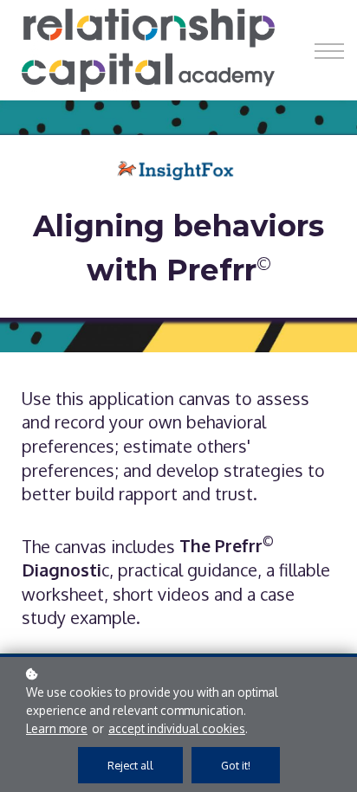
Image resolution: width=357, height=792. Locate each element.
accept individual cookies (176, 728)
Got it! (235, 765)
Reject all (130, 765)
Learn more (57, 728)
